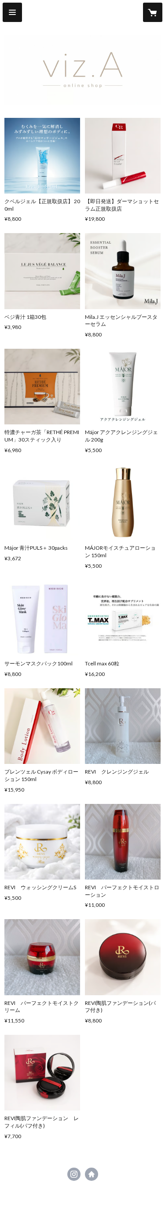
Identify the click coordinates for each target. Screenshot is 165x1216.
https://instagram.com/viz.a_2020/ (74, 1174)
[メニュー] (12, 12)
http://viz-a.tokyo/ (91, 1174)
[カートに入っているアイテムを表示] (152, 12)
